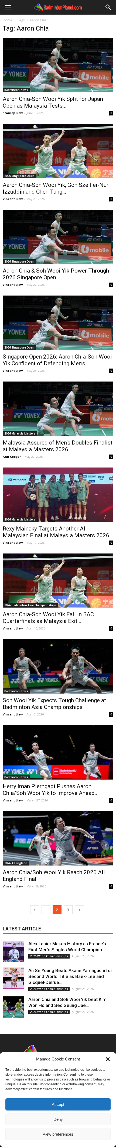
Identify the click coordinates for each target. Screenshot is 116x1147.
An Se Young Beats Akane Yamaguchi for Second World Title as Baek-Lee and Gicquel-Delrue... (70, 976)
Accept (58, 1104)
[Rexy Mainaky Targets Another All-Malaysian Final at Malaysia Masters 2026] (58, 495)
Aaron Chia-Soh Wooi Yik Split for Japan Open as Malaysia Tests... (53, 102)
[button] (108, 1059)
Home (7, 20)
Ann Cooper (12, 457)
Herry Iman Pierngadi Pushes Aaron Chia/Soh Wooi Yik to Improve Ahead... (51, 789)
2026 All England (15, 863)
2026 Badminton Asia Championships (30, 605)
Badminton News (16, 90)
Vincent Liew (13, 199)
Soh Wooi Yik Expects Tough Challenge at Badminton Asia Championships (54, 703)
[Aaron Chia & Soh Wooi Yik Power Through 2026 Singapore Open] (58, 237)
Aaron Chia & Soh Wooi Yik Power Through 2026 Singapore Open (56, 274)
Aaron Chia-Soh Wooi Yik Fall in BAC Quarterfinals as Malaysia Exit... (48, 617)
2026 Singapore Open (19, 176)
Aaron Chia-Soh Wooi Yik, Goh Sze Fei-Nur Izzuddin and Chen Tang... (55, 188)
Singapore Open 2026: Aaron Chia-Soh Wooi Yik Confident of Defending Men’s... (57, 360)
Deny (58, 1119)
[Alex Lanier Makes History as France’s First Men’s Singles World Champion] (13, 951)
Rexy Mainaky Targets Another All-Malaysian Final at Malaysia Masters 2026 (56, 532)
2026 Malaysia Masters (19, 433)
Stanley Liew (13, 113)
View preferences (58, 1134)
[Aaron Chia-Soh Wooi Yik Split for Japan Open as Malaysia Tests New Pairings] (58, 65)
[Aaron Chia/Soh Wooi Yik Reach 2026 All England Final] (58, 838)
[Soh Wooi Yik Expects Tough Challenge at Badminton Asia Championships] (58, 666)
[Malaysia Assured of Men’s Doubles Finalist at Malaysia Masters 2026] (58, 409)
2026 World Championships (49, 956)
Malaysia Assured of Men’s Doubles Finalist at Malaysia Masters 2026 (57, 446)
